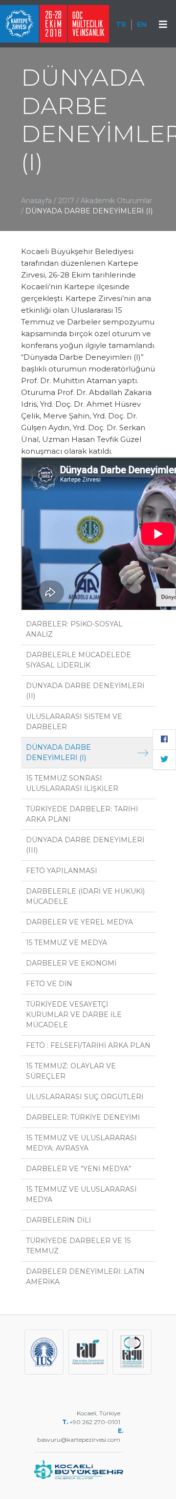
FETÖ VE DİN (49, 983)
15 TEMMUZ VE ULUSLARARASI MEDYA (81, 1194)
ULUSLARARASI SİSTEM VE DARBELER (74, 721)
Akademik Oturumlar (116, 200)
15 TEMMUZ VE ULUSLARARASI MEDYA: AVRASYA (81, 1143)
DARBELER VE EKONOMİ (71, 963)
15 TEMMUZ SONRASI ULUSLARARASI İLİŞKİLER (72, 783)
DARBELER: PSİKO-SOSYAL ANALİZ (74, 629)
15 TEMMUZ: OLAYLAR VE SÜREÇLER (71, 1071)
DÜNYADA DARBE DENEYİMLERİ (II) (85, 690)
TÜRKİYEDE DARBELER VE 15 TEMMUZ (78, 1245)
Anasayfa (36, 200)
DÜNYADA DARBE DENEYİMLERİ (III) (85, 844)
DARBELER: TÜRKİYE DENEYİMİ (83, 1117)
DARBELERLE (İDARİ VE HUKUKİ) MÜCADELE (85, 896)
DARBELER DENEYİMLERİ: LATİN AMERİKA (85, 1276)
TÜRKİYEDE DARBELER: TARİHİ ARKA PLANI (82, 814)
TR (121, 24)
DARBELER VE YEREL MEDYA (79, 922)
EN (142, 24)
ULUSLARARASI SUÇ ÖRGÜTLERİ (84, 1096)
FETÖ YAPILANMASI (61, 870)
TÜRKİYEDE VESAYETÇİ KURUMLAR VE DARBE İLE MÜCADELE (74, 1014)
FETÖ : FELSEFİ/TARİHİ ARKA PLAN (88, 1045)
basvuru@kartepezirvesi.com (80, 1439)
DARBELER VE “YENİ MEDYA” (79, 1168)
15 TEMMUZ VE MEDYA (66, 942)
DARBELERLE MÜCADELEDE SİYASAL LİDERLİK (78, 659)
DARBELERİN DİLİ (58, 1220)
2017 (66, 200)
